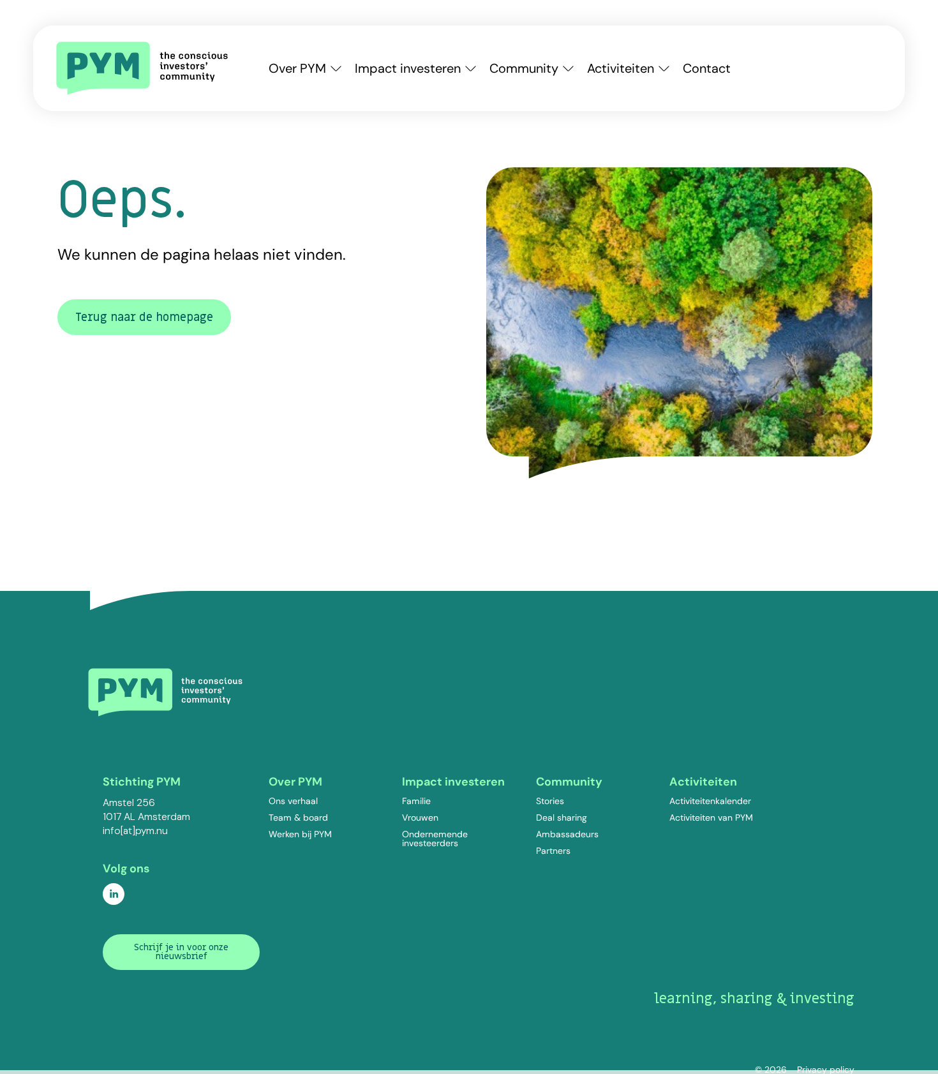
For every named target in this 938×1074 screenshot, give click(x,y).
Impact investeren (408, 68)
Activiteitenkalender (710, 800)
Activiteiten (620, 68)
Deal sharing (561, 817)
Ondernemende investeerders (435, 838)
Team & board (298, 817)
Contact (707, 68)
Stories (550, 800)
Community (523, 68)
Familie (416, 800)
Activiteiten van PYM (711, 817)
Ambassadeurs (567, 834)
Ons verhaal (293, 800)
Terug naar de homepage (144, 317)
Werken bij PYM (300, 834)
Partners (553, 850)
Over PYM (297, 68)
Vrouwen (420, 817)
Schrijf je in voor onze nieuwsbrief (181, 951)
